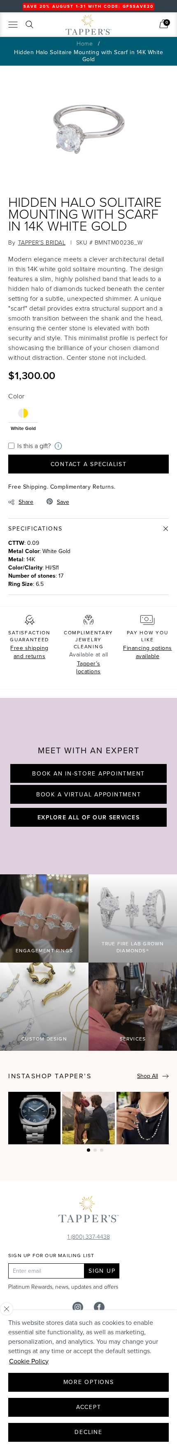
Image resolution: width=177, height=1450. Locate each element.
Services (133, 1039)
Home (85, 43)
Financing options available (147, 652)
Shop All (147, 1076)
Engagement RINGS (44, 950)
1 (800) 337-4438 (89, 1236)
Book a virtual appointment (88, 794)
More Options (88, 1382)
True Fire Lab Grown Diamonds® (133, 947)
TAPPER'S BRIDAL (42, 242)
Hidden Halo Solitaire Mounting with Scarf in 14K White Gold (88, 56)
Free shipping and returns (29, 652)
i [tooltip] (58, 445)
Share (26, 502)
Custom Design (44, 1039)
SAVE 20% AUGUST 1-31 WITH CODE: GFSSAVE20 (88, 6)
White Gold (23, 428)
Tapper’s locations (88, 667)
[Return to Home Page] (88, 1211)
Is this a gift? (34, 445)
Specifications (35, 528)
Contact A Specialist (89, 464)
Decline (88, 1432)
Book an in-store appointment (88, 773)
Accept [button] (88, 1407)
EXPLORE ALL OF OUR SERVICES (88, 817)
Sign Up (101, 1271)
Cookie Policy (29, 1361)
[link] (163, 23)
